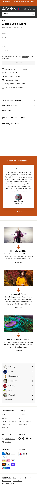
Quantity (5, 46)
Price (4, 34)
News (20, 418)
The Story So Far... (24, 421)
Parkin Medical (23, 424)
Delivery (5, 418)
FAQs (4, 415)
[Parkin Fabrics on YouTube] (27, 438)
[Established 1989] (18, 235)
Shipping (25, 56)
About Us (21, 415)
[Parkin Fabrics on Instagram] (19, 438)
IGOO (29, 478)
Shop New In (18, 350)
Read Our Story (18, 262)
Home (3, 20)
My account (6, 427)
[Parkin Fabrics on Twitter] (31, 438)
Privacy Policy (6, 481)
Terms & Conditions (8, 483)
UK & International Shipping (12, 100)
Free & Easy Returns (9, 105)
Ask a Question (7, 111)
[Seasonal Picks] (18, 278)
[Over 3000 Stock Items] (18, 323)
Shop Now (18, 307)
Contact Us (6, 424)
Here (32, 1)
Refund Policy (17, 481)
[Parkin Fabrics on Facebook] (23, 438)
